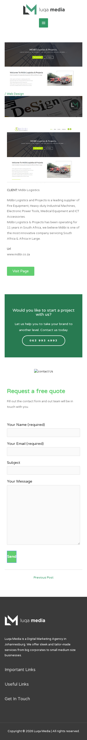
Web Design (15, 94)
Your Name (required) (26, 424)
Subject (13, 462)
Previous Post (43, 577)
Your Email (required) (25, 443)
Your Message (19, 481)
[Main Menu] (43, 23)
